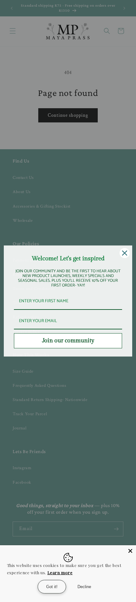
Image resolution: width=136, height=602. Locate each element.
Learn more (60, 572)
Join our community (68, 340)
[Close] (130, 551)
